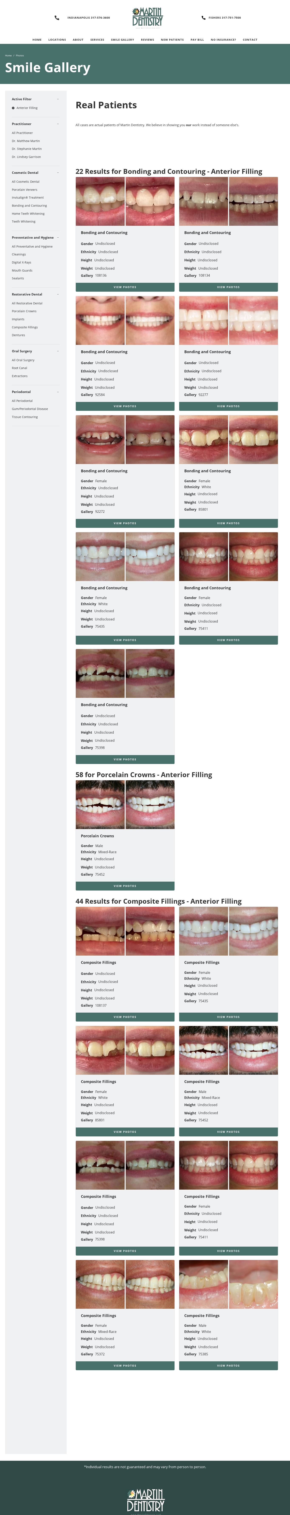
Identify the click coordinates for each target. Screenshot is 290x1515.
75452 (100, 874)
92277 (203, 395)
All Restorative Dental (27, 303)
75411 (203, 628)
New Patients (172, 40)
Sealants (18, 278)
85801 (203, 509)
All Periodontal (22, 401)
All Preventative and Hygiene (32, 246)
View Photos (125, 287)
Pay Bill (197, 40)
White (206, 487)
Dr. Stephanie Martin (27, 149)
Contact (250, 40)
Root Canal (19, 368)
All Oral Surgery (23, 360)
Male (99, 846)
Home (37, 40)
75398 (100, 748)
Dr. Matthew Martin (26, 141)
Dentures (18, 335)
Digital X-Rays (21, 262)
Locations (57, 40)
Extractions (20, 376)
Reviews (147, 40)
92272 (100, 511)
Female (101, 481)
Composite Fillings (25, 327)
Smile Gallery (122, 40)
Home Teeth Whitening (28, 214)
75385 (203, 1354)
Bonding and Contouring (29, 205)
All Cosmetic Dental (25, 182)
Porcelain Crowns (24, 311)
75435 (100, 626)
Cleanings (19, 254)
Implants (18, 319)
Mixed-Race (107, 852)
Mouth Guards (22, 270)
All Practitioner (22, 133)
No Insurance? (223, 40)
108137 (101, 1005)
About (78, 40)
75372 (100, 1354)
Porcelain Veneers (24, 190)
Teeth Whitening (23, 221)
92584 (100, 395)
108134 (204, 275)
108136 (101, 275)
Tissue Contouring (25, 417)
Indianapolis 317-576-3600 (89, 18)
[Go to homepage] (145, 18)
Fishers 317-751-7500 (225, 18)
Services (97, 40)
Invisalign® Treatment (28, 197)
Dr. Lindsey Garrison (26, 157)
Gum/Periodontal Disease (30, 409)
